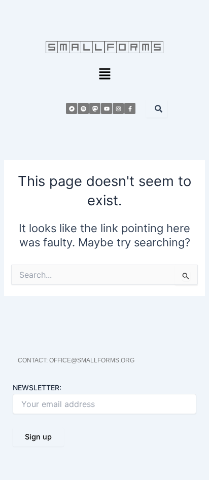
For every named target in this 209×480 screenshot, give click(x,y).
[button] (104, 74)
